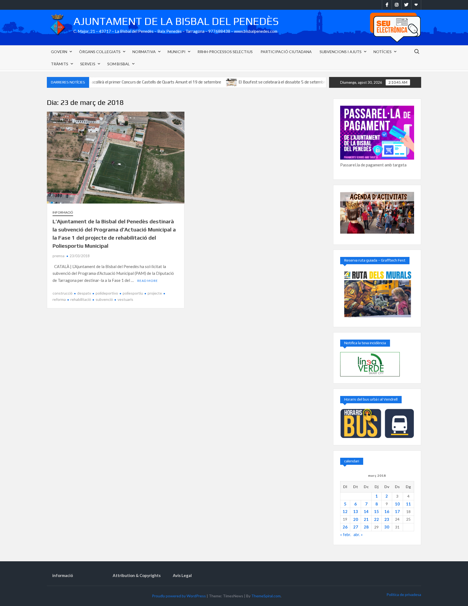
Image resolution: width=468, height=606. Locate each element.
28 (366, 526)
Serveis (87, 64)
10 (397, 503)
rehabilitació (80, 299)
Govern (59, 51)
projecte (155, 293)
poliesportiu (133, 293)
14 (366, 511)
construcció (63, 293)
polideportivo (107, 293)
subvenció (104, 299)
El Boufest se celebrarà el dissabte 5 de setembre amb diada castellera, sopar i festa (295, 82)
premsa (58, 256)
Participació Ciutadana (286, 51)
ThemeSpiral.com (266, 596)
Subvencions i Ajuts (341, 51)
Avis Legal (182, 575)
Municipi (177, 51)
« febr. (345, 534)
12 (345, 511)
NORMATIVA (144, 51)
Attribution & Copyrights (137, 575)
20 (355, 519)
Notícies (382, 51)
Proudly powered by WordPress (179, 596)
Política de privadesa (403, 594)
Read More (147, 281)
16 (386, 511)
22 (376, 519)
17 (397, 511)
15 (376, 511)
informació (63, 212)
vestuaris (125, 299)
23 (386, 519)
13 (355, 511)
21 (366, 519)
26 (345, 526)
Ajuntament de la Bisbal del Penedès (176, 21)
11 (408, 503)
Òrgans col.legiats (100, 51)
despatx (84, 293)
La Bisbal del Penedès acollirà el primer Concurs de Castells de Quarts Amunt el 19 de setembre (118, 82)
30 (386, 526)
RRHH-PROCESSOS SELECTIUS (225, 51)
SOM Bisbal (118, 64)
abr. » (358, 534)
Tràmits (59, 64)
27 (355, 526)
